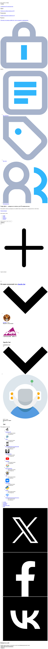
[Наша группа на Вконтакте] (25, 640)
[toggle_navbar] (1, 281)
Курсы (4, 219)
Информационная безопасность (12, 497)
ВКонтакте (8, 483)
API (6, 475)
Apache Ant (21, 284)
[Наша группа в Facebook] (25, 596)
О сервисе (5, 503)
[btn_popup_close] (2, 648)
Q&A (4, 216)
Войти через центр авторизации (7, 646)
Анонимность (8, 453)
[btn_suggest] (1, 224)
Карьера (4, 217)
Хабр (4, 215)
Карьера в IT (8, 432)
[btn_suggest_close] (2, 222)
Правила (5, 504)
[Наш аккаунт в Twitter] (25, 551)
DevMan (4, 322)
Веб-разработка (9, 468)
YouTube (7, 461)
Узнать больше (3, 210)
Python (7, 490)
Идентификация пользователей (12, 446)
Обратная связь (6, 505)
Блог (4, 506)
